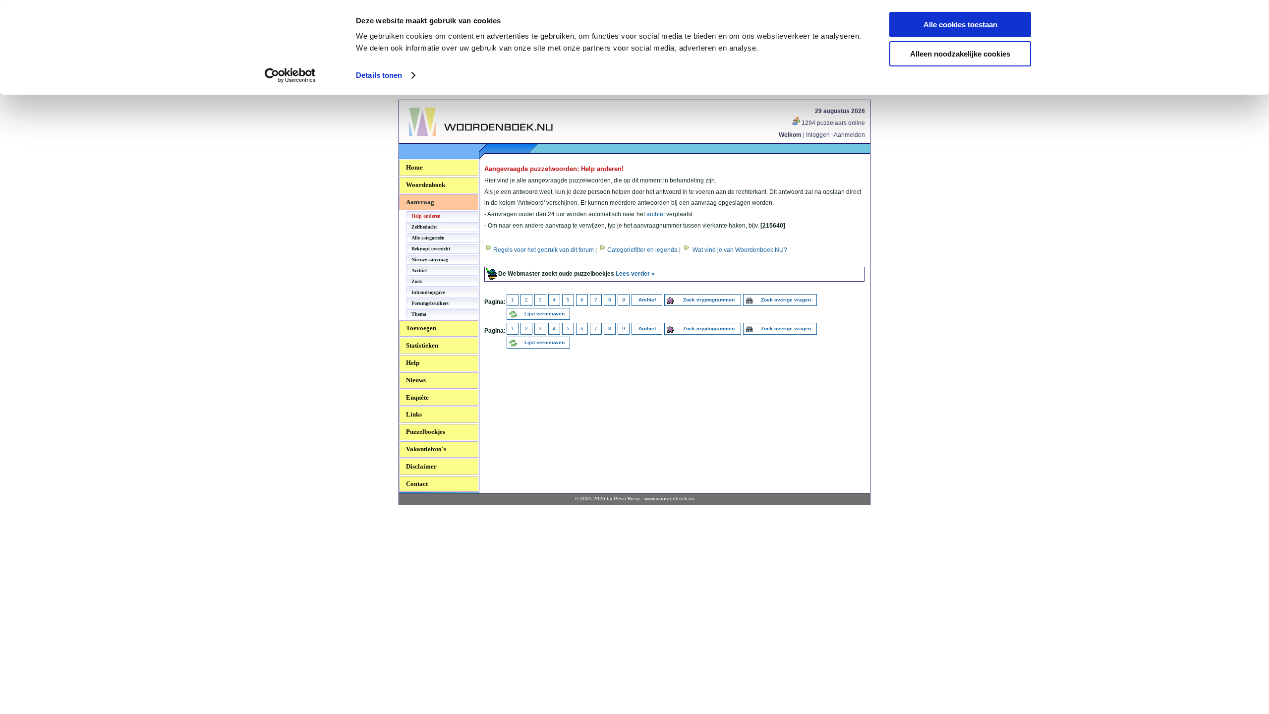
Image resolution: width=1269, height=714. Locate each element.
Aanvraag (420, 202)
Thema (418, 314)
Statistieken (422, 345)
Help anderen (426, 216)
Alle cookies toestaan (960, 24)
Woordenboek (425, 184)
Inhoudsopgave (428, 292)
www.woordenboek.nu (669, 498)
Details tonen (379, 75)
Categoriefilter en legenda (642, 249)
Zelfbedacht (424, 227)
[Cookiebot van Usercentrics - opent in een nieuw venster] (290, 75)
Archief (419, 270)
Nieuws (416, 380)
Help (412, 362)
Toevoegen (421, 328)
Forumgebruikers (430, 303)
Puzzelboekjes (425, 431)
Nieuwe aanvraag (429, 259)
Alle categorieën (428, 237)
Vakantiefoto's (426, 449)
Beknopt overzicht (430, 248)
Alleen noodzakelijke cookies (960, 54)
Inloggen (818, 134)
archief (655, 214)
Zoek (416, 281)
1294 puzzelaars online (832, 122)
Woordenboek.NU (435, 141)
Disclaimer (421, 466)
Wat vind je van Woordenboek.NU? (739, 249)
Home (414, 167)
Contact (417, 483)
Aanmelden (849, 134)
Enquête (417, 397)
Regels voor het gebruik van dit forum (543, 249)
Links (414, 414)
